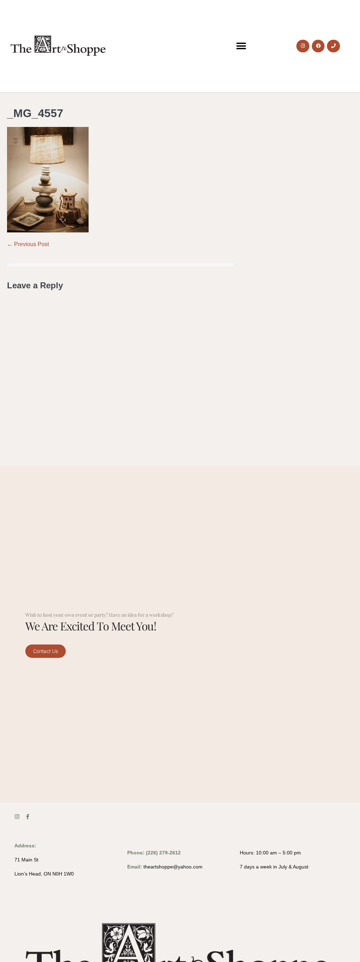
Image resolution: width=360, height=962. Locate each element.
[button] (241, 46)
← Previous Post (28, 244)
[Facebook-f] (27, 816)
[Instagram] (302, 46)
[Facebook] (318, 46)
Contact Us (45, 651)
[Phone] (333, 46)
